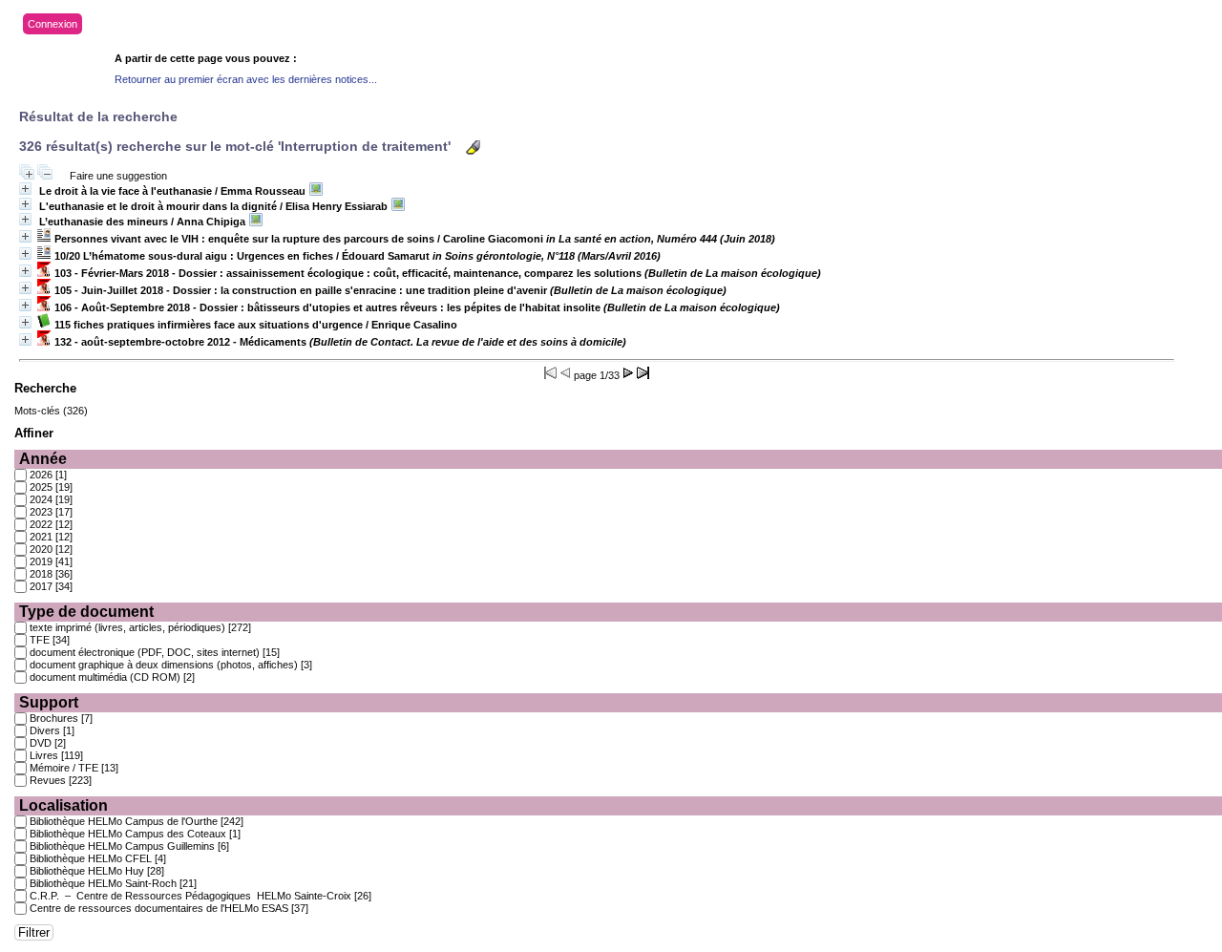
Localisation (63, 805)
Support (48, 702)
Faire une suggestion (118, 175)
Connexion (52, 24)
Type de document (86, 611)
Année (43, 459)
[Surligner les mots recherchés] (473, 147)
